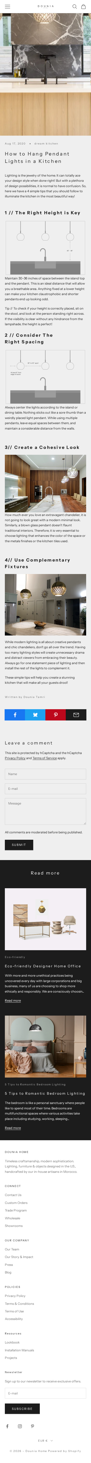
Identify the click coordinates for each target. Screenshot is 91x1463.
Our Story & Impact (19, 1257)
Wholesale (12, 1218)
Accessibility (14, 1319)
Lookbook (12, 1342)
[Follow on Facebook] (7, 1426)
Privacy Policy (15, 758)
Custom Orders (16, 1203)
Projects (11, 1358)
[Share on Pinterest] (56, 714)
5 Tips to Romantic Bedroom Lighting (35, 1084)
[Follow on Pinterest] (32, 1426)
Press (9, 1265)
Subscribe (22, 1409)
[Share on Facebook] (15, 714)
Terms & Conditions (19, 1304)
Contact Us (13, 1195)
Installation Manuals (19, 1350)
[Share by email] (76, 714)
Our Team (12, 1249)
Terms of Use (14, 1311)
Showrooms (14, 1226)
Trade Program (16, 1210)
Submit (19, 845)
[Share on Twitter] (35, 714)
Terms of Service (45, 758)
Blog (8, 1272)
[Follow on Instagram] (19, 1426)
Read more (13, 1000)
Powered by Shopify (64, 1451)
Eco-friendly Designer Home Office (43, 966)
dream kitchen (46, 143)
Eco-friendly (15, 957)
